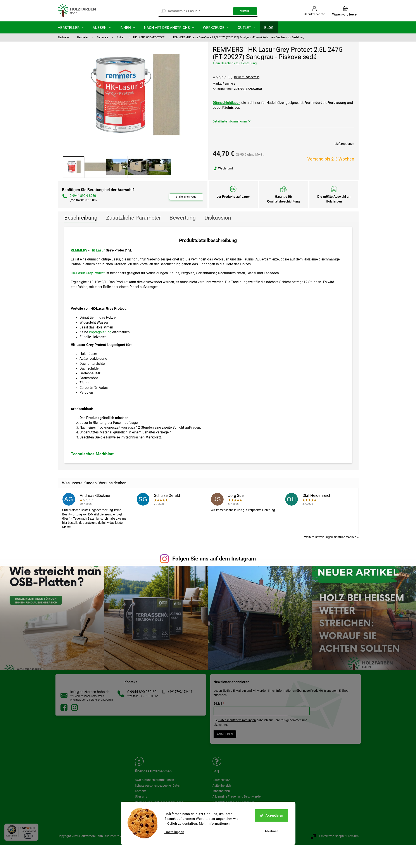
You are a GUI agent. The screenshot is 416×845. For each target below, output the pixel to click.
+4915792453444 (180, 691)
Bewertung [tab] (182, 218)
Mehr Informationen (214, 824)
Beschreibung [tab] (80, 218)
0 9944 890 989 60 (141, 692)
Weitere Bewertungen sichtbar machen (330, 537)
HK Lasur (97, 250)
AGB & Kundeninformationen (154, 780)
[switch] (28, 836)
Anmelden (225, 734)
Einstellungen (174, 832)
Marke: (224, 83)
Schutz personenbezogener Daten (158, 785)
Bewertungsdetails (246, 77)
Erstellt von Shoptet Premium (339, 836)
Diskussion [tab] (217, 218)
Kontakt (140, 791)
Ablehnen (271, 831)
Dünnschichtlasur (226, 103)
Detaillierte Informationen (230, 121)
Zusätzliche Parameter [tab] (133, 218)
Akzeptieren (274, 815)
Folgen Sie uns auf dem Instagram (214, 558)
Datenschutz (221, 780)
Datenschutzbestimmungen (237, 720)
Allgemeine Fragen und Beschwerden (237, 796)
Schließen (243, 168)
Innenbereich (221, 791)
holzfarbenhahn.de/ (74, 707)
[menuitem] (70, 27)
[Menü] (35, 826)
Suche (245, 11)
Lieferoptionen (344, 143)
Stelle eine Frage (186, 196)
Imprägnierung (100, 332)
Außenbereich (221, 785)
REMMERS (79, 250)
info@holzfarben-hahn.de (89, 692)
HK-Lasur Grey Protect (88, 273)
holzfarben (63, 707)
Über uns (141, 796)
